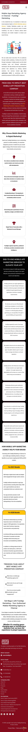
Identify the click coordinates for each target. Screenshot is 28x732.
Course (2, 694)
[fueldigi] (5, 642)
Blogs (2, 688)
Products (3, 686)
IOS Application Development (8, 711)
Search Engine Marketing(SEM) (8, 700)
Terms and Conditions (21, 728)
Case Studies (4, 690)
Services (3, 684)
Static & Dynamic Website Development (11, 704)
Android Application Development (9, 708)
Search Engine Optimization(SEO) (9, 698)
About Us (3, 682)
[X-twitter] (10, 714)
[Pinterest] (13, 714)
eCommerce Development (7, 706)
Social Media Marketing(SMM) (8, 702)
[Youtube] (7, 714)
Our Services (4, 696)
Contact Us (3, 692)
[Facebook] (1, 714)
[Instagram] (4, 714)
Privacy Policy (11, 728)
